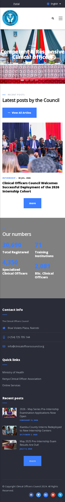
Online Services (11, 385)
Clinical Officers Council (28, 486)
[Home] (10, 18)
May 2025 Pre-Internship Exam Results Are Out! (38, 443)
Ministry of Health (13, 372)
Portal (16, 3)
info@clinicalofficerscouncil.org (25, 346)
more (32, 203)
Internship (9, 178)
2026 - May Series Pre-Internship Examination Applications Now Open (39, 412)
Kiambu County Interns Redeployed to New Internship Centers (41, 428)
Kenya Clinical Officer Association (21, 379)
